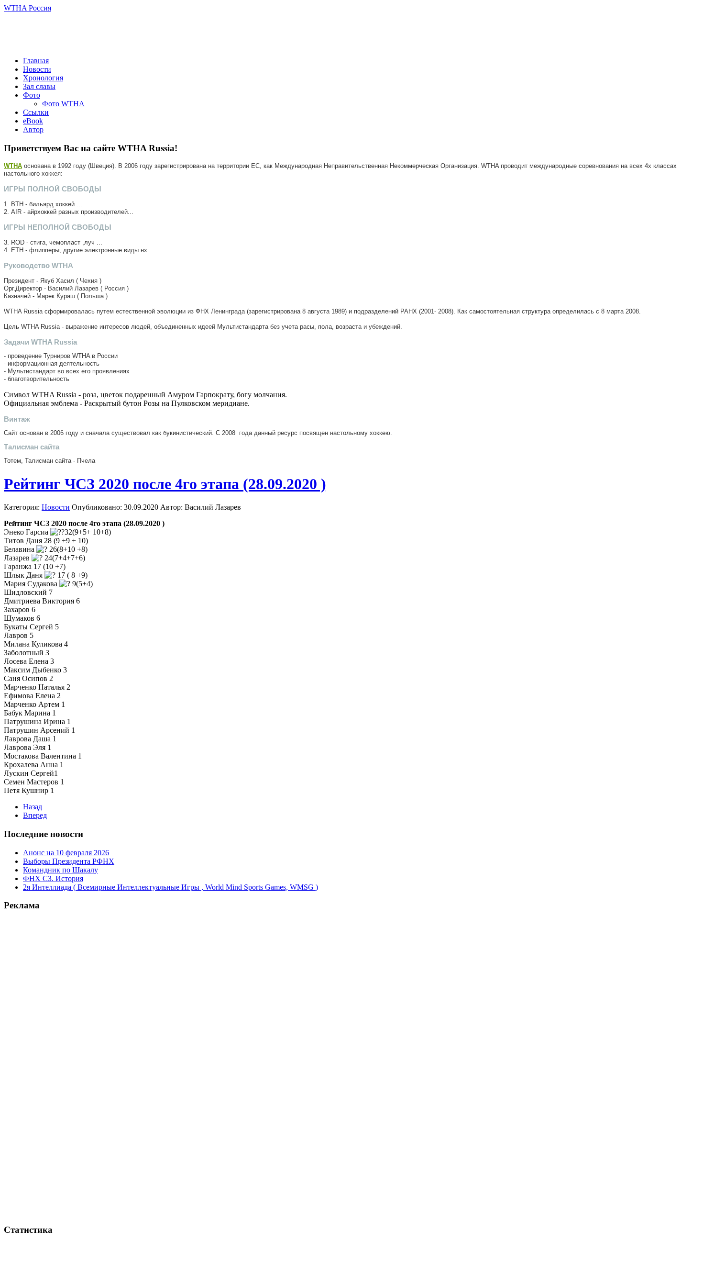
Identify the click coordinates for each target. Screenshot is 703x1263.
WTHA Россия (27, 8)
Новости (56, 507)
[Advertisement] (116, 34)
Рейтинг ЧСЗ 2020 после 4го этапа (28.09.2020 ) (165, 483)
